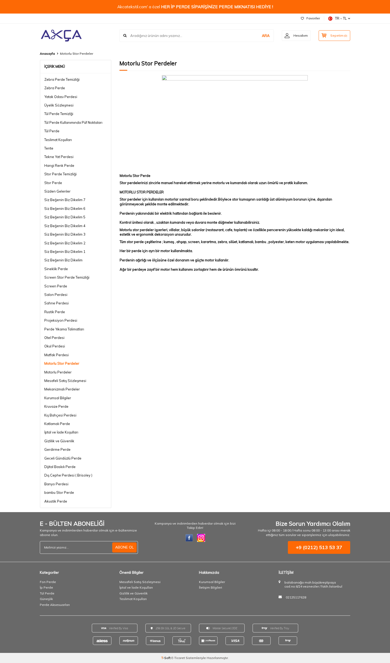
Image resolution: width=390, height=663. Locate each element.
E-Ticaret (178, 658)
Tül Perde (51, 131)
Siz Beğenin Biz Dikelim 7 (64, 200)
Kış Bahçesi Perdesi (60, 415)
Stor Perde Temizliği (60, 174)
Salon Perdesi (55, 294)
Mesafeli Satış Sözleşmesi (65, 381)
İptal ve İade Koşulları (61, 432)
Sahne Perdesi (56, 303)
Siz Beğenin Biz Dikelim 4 (64, 226)
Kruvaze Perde (56, 406)
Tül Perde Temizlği (58, 114)
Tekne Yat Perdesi (58, 157)
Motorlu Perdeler (58, 372)
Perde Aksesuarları (55, 605)
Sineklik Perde (56, 269)
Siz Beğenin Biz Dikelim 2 (64, 243)
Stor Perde (53, 183)
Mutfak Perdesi (56, 355)
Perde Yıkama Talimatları (64, 329)
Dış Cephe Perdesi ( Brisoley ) (68, 475)
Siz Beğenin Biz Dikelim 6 (64, 208)
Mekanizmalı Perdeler (62, 389)
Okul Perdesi (54, 346)
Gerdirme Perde (57, 449)
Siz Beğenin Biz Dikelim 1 (64, 251)
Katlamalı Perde (57, 424)
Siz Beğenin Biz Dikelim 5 (64, 217)
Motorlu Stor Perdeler (61, 363)
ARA (266, 35)
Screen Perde (55, 286)
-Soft (166, 658)
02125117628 (296, 597)
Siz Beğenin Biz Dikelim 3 (64, 234)
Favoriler (313, 18)
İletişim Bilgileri (210, 587)
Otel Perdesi (54, 337)
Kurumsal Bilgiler (57, 398)
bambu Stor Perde (59, 492)
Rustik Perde (54, 312)
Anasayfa (47, 54)
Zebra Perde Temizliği (62, 79)
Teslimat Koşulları (58, 140)
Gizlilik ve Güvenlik (59, 441)
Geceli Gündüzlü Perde (62, 458)
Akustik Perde (55, 501)
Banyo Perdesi (56, 484)
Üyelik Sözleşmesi (58, 105)
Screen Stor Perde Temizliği (66, 277)
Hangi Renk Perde (59, 165)
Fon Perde (48, 582)
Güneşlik (46, 599)
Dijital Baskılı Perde (60, 467)
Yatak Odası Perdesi (60, 97)
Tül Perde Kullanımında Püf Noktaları (73, 122)
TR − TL (341, 18)
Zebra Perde (54, 88)
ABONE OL (124, 547)
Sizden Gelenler (57, 191)
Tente (48, 148)
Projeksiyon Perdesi (60, 320)
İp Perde (46, 587)
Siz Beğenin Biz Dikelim (63, 260)
